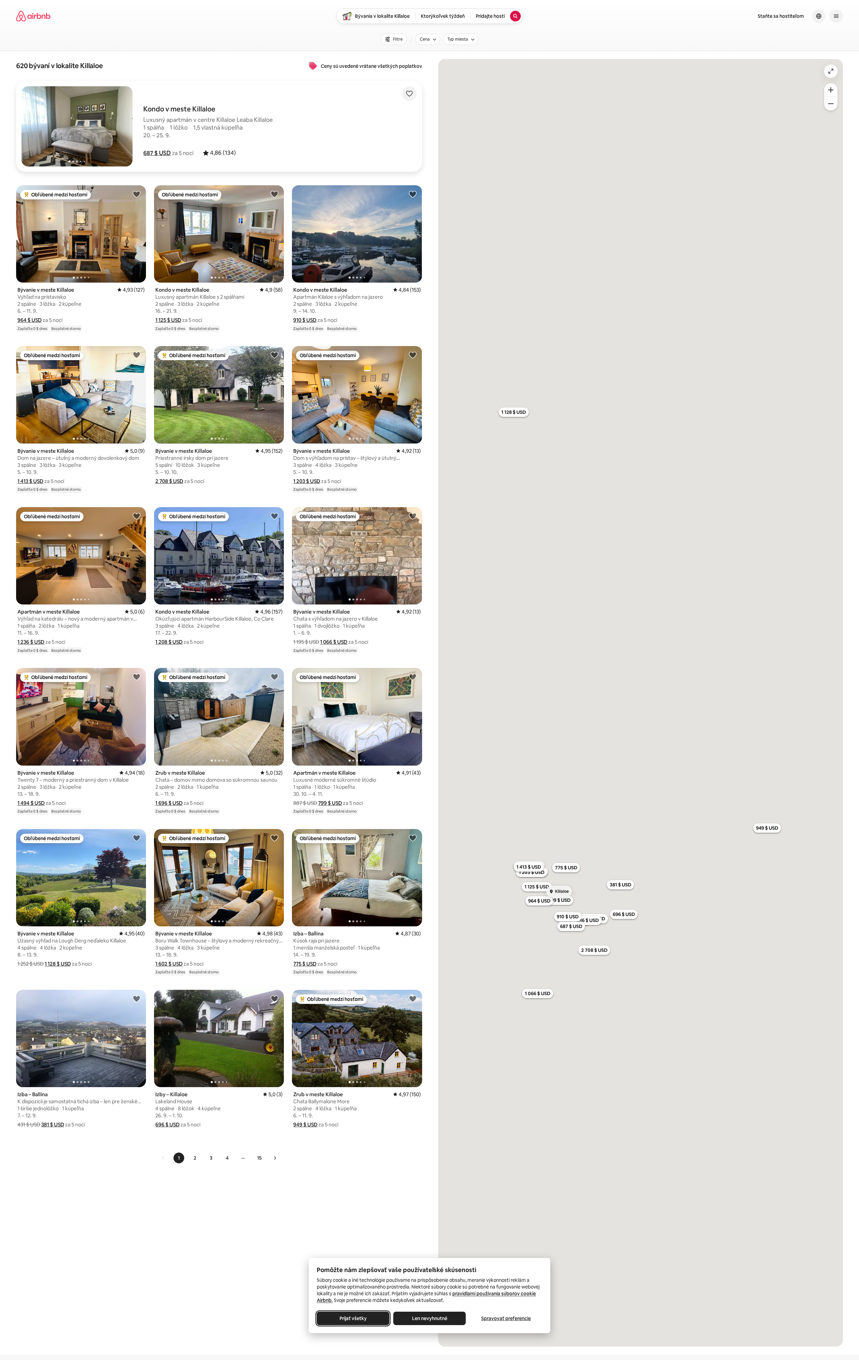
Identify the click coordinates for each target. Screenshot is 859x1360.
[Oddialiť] (831, 103)
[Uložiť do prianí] (409, 93)
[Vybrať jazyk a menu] (818, 16)
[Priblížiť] (831, 90)
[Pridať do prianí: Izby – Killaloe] (274, 998)
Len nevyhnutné (429, 1318)
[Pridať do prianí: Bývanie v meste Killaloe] (136, 194)
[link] (163, 1158)
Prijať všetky (353, 1318)
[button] (157, 153)
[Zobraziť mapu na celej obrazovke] (831, 71)
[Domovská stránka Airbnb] (33, 16)
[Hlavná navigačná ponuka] (836, 16)
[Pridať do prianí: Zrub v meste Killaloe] (274, 676)
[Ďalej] (275, 1158)
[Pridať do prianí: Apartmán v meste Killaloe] (136, 516)
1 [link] (179, 1158)
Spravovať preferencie (506, 1318)
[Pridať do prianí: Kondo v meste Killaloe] (274, 194)
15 (259, 1158)
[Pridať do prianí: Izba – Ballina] (412, 837)
